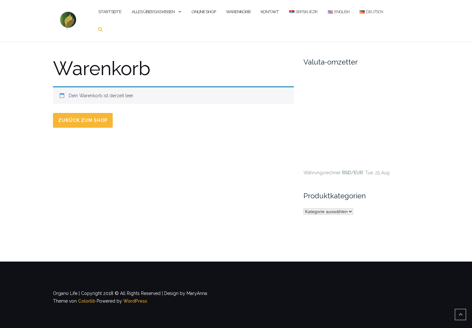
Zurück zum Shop (83, 120)
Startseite (109, 11)
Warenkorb (238, 11)
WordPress (135, 301)
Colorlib (86, 301)
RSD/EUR (352, 172)
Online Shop (203, 11)
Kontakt (270, 11)
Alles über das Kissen (153, 11)
